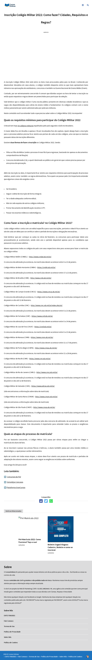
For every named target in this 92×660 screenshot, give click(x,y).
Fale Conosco (8, 621)
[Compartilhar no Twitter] (46, 501)
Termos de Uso (9, 626)
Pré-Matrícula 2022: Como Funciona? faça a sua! (30, 540)
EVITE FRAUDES (9, 615)
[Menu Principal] (83, 5)
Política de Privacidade (12, 632)
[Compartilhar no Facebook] (41, 501)
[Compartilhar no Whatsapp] (51, 501)
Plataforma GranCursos (16, 487)
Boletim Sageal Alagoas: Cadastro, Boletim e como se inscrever (60, 547)
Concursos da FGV (14, 477)
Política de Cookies (11, 642)
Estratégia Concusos (15, 482)
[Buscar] (88, 5)
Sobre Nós (7, 637)
